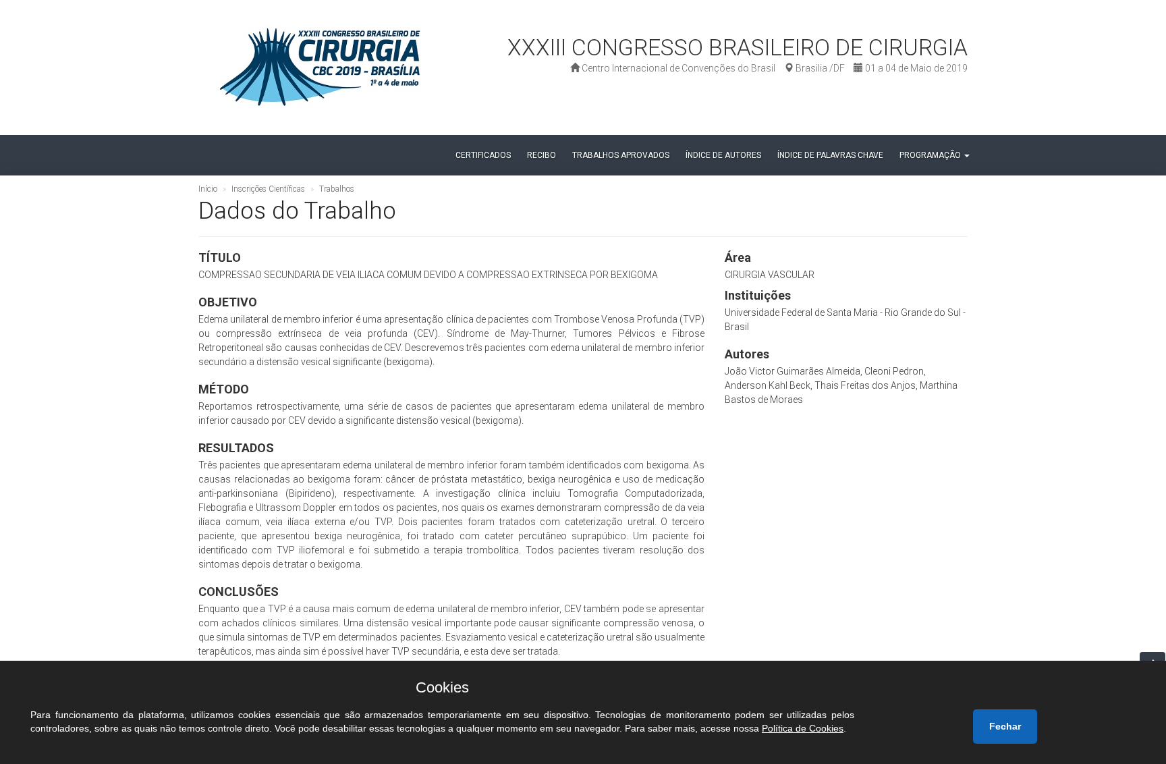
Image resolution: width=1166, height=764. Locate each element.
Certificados (483, 155)
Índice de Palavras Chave (830, 155)
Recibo (541, 155)
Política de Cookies (802, 728)
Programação (931, 155)
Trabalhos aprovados (620, 155)
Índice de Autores (723, 155)
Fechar (1005, 726)
